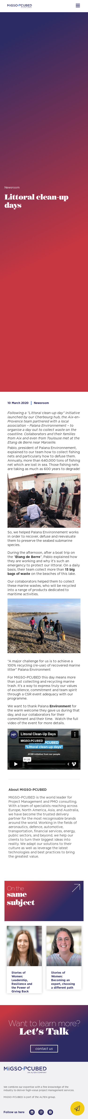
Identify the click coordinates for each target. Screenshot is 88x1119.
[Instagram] (41, 1112)
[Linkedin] (32, 1112)
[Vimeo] (50, 1112)
